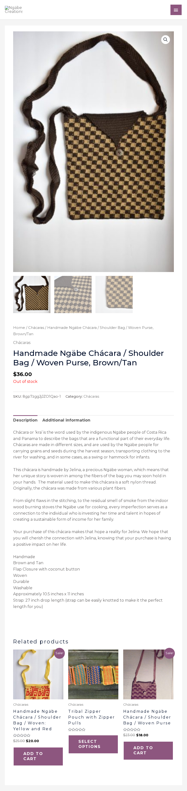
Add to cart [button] (33, 756)
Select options (89, 744)
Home (19, 327)
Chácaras (36, 327)
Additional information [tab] (66, 420)
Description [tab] (25, 420)
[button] (165, 39)
